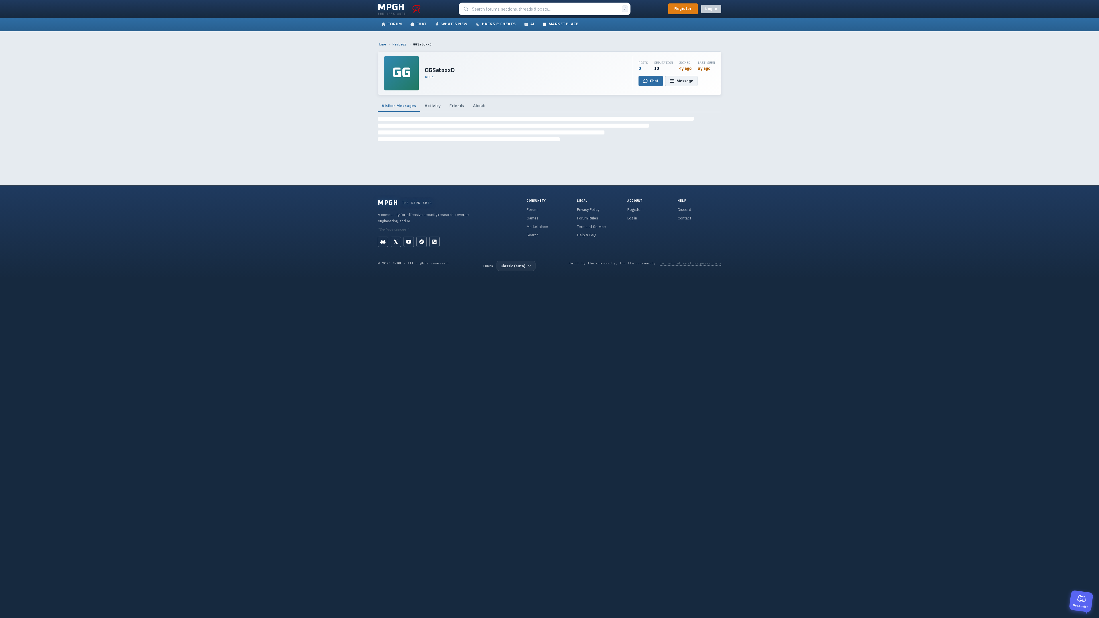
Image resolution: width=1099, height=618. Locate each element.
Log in (711, 9)
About (479, 106)
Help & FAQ (586, 235)
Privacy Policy (588, 209)
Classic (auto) (513, 266)
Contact (684, 218)
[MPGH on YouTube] (409, 242)
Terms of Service (591, 226)
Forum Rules (587, 218)
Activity (433, 106)
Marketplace (537, 226)
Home (382, 44)
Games (533, 218)
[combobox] (545, 9)
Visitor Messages (399, 106)
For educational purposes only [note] (690, 263)
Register (683, 9)
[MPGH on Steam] (421, 242)
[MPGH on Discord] (383, 242)
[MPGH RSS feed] (434, 242)
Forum (532, 209)
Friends (456, 106)
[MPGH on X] (396, 242)
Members (399, 44)
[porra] (416, 9)
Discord (684, 209)
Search (533, 235)
